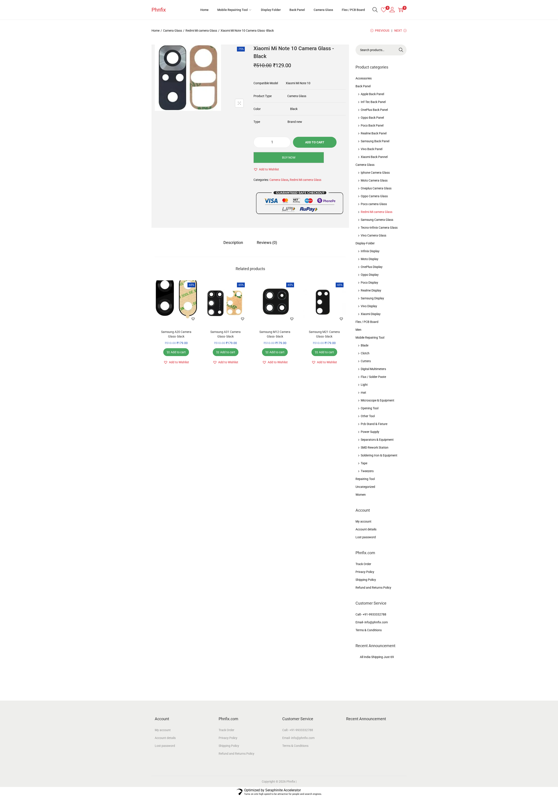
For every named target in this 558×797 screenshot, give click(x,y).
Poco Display (369, 282)
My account (363, 521)
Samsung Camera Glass (377, 219)
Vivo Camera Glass (373, 235)
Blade (364, 345)
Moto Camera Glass (374, 180)
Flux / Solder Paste (373, 377)
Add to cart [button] (178, 352)
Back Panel (363, 86)
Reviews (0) (267, 242)
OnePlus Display (372, 267)
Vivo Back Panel (371, 149)
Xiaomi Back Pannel (374, 157)
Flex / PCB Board (367, 322)
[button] (266, 169)
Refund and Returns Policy (373, 587)
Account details (366, 529)
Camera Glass (172, 30)
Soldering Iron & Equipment (379, 455)
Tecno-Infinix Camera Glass (379, 227)
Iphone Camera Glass (375, 172)
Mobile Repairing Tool (370, 337)
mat (363, 392)
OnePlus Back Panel (374, 109)
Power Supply (370, 432)
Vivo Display (369, 306)
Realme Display (371, 290)
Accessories (364, 78)
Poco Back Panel (372, 125)
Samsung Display (372, 298)
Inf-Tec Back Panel (373, 102)
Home (155, 30)
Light (364, 384)
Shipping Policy (366, 579)
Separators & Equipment (377, 439)
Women (361, 494)
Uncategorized (365, 486)
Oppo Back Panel (372, 117)
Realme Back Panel (373, 133)
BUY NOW (288, 157)
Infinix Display (370, 251)
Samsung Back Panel (375, 141)
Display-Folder (365, 243)
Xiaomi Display (371, 314)
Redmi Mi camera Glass (201, 30)
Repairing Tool (365, 479)
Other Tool (368, 416)
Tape (364, 463)
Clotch (365, 353)
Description (233, 242)
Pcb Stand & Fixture (374, 424)
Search (401, 50)
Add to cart (314, 142)
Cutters (366, 361)
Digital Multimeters (373, 369)
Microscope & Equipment (377, 400)
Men (358, 329)
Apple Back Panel (372, 94)
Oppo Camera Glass (374, 196)
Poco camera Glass (374, 204)
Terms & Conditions (369, 630)
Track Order (363, 564)
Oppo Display (370, 274)
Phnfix (158, 10)
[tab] (233, 243)
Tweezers (367, 471)
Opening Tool (369, 408)
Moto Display (369, 259)
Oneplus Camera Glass (376, 188)
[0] (383, 9)
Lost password (366, 537)
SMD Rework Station (374, 447)
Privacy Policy (365, 572)
